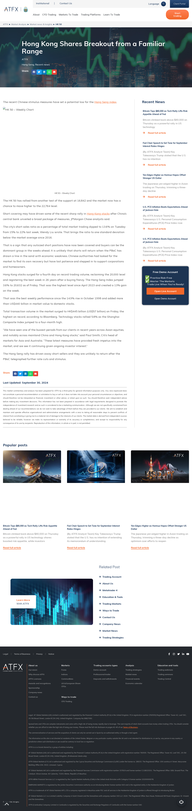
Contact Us (66, 3)
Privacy (39, 654)
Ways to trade (68, 697)
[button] (34, 72)
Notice (51, 654)
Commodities (67, 679)
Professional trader (102, 674)
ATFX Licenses (34, 679)
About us (33, 665)
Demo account (99, 670)
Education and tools (168, 665)
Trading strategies (134, 670)
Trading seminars (165, 674)
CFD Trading (49, 14)
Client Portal (179, 3)
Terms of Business (22, 654)
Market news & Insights (41, 24)
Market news (131, 674)
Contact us (33, 697)
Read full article (157, 132)
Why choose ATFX (36, 674)
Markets (65, 665)
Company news (35, 692)
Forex (63, 670)
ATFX (5, 24)
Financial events (133, 679)
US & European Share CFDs (70, 684)
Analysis (130, 665)
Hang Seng (28, 64)
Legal (5, 654)
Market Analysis (19, 24)
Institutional (42, 3)
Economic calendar (134, 683)
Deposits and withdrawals (105, 679)
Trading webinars (165, 670)
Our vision (32, 670)
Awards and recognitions (39, 683)
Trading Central (164, 679)
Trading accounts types (105, 665)
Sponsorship (34, 688)
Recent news (42, 64)
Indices (64, 674)
